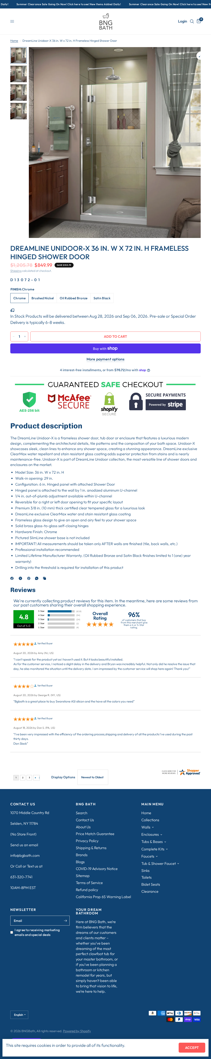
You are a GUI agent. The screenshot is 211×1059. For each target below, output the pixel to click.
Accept (192, 1047)
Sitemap (83, 875)
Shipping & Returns (91, 847)
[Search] (192, 21)
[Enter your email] (65, 921)
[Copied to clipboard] (45, 578)
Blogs (80, 861)
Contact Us (85, 820)
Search (81, 813)
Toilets (146, 877)
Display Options (63, 777)
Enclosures (150, 834)
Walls (145, 827)
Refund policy (87, 889)
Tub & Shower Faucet (158, 863)
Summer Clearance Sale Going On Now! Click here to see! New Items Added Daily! (58, 4)
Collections (150, 820)
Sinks (145, 870)
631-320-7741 (21, 877)
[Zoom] (200, 56)
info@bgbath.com (25, 855)
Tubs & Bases (152, 841)
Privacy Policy (87, 840)
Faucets (147, 856)
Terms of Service (89, 882)
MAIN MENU (152, 804)
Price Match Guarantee (95, 833)
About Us (83, 827)
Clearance (149, 891)
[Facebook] (12, 578)
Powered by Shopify (77, 1031)
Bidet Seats (150, 884)
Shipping (15, 271)
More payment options (106, 359)
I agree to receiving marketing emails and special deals (37, 932)
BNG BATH (86, 804)
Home (14, 41)
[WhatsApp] (37, 578)
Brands (82, 854)
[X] (21, 578)
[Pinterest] (29, 578)
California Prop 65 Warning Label (103, 896)
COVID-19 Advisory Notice (97, 868)
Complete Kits (152, 849)
